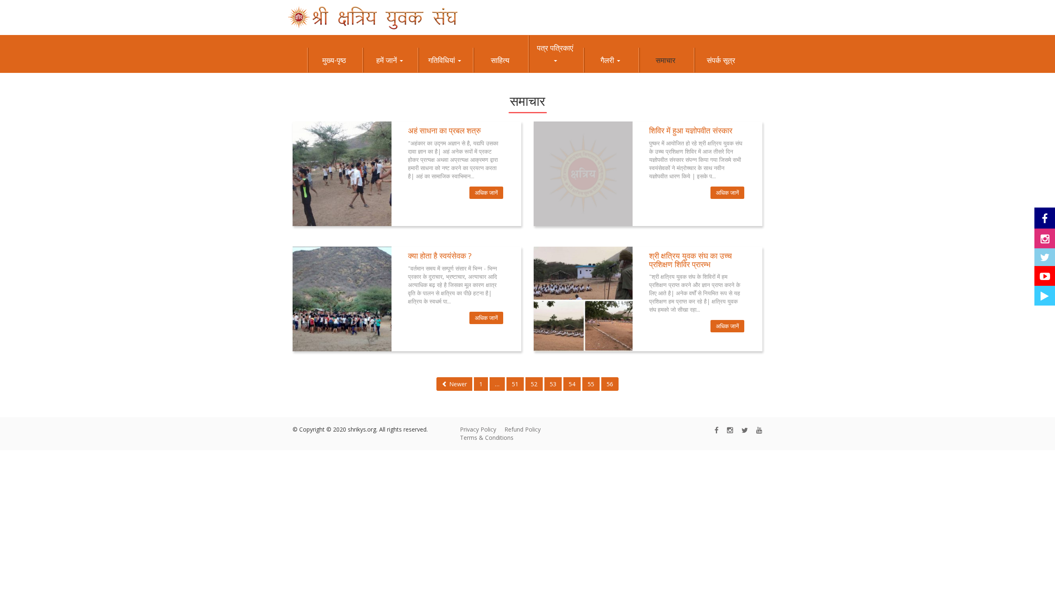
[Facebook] (717, 430)
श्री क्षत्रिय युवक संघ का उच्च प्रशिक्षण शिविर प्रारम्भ (690, 260)
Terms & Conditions (486, 437)
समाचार (665, 60)
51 (515, 384)
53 (553, 384)
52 (534, 384)
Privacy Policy (478, 429)
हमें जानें (387, 60)
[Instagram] (730, 430)
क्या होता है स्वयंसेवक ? (439, 255)
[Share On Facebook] (1044, 218)
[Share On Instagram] (1044, 238)
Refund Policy (522, 429)
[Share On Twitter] (1044, 257)
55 (591, 384)
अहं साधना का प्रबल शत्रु (444, 130)
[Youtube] (759, 430)
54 (572, 384)
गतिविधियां (442, 60)
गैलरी (608, 60)
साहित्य (500, 60)
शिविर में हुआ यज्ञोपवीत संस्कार (690, 130)
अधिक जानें (486, 192)
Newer (457, 384)
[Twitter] (744, 430)
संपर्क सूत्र (721, 60)
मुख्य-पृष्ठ (334, 60)
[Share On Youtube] (1044, 276)
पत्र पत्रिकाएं (555, 48)
